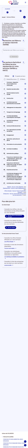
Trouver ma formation (9, 248)
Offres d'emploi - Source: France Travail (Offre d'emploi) (15, 191)
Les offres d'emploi (9, 241)
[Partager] (25, 441)
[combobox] (14, 50)
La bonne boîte (8, 265)
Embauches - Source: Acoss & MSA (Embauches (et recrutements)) (14, 194)
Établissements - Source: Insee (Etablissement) (14, 188)
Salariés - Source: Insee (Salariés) (15, 187)
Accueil (3, 17)
